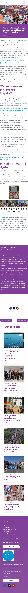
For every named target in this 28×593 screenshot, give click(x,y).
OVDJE (24, 229)
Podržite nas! (4, 217)
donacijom (3, 252)
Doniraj (11, 580)
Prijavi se (11, 546)
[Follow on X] (14, 308)
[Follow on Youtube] (17, 308)
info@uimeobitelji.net (7, 536)
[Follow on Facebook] (10, 308)
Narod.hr (5, 214)
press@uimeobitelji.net (8, 538)
